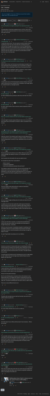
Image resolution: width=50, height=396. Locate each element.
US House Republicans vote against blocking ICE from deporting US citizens (15, 25)
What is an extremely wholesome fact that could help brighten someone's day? (16, 116)
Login (43, 1)
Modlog (25, 393)
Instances (33, 393)
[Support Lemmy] (31, 1)
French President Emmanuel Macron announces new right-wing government (15, 332)
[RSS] (31, 20)
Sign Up (47, 1)
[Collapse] (2, 24)
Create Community (26, 1)
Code (40, 393)
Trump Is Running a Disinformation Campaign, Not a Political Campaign (14, 243)
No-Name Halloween (5, 93)
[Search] (40, 1)
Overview (4, 20)
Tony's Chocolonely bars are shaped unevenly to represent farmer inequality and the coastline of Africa (16, 292)
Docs (37, 393)
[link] (2, 28)
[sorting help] (29, 20)
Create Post (18, 1)
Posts (14, 20)
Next (3, 389)
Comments (9, 20)
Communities (12, 1)
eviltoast (5, 1)
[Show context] (31, 26)
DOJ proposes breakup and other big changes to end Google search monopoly (16, 149)
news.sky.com (12, 381)
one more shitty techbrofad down (7, 266)
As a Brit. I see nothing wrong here (7, 317)
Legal (29, 393)
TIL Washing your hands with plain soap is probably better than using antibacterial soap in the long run (16, 351)
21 (11, 385)
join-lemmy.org (45, 393)
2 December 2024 (4, 41)
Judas (28, 78)
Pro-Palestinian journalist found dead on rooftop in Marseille (12, 61)
